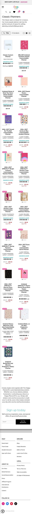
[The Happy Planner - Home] (16, 7)
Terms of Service (21, 468)
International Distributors (5, 486)
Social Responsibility (7, 475)
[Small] (26, 33)
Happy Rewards (21, 446)
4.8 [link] (28, 142)
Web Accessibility (22, 472)
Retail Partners (6, 471)
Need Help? (5, 443)
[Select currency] (24, 12)
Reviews (19, 456)
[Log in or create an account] (10, 12)
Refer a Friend (21, 450)
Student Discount (6, 450)
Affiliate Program (6, 481)
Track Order (5, 446)
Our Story (4, 468)
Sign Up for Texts (6, 453)
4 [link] (28, 104)
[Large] (23, 33)
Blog (18, 443)
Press (3, 478)
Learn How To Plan (22, 453)
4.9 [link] (12, 63)
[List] (29, 33)
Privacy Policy (21, 465)
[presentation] (20, 45)
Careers (4, 490)
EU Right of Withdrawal (23, 475)
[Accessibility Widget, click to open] (2, 511)
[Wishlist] (14, 12)
